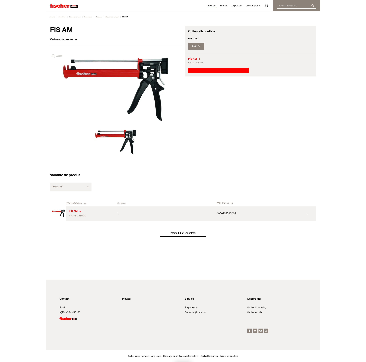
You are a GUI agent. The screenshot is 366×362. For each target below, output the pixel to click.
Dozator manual (112, 17)
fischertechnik (254, 312)
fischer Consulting (256, 307)
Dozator (99, 17)
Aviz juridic (156, 356)
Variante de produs (61, 39)
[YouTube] (260, 331)
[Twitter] (266, 331)
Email (62, 307)
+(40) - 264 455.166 (69, 312)
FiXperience (191, 307)
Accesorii (88, 17)
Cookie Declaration (209, 356)
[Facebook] (249, 331)
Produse (62, 17)
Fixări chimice (74, 17)
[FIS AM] (58, 213)
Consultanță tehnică (195, 312)
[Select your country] (266, 6)
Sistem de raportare (229, 356)
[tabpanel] (116, 142)
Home (52, 17)
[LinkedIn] (255, 331)
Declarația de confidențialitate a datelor (180, 356)
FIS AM (192, 58)
